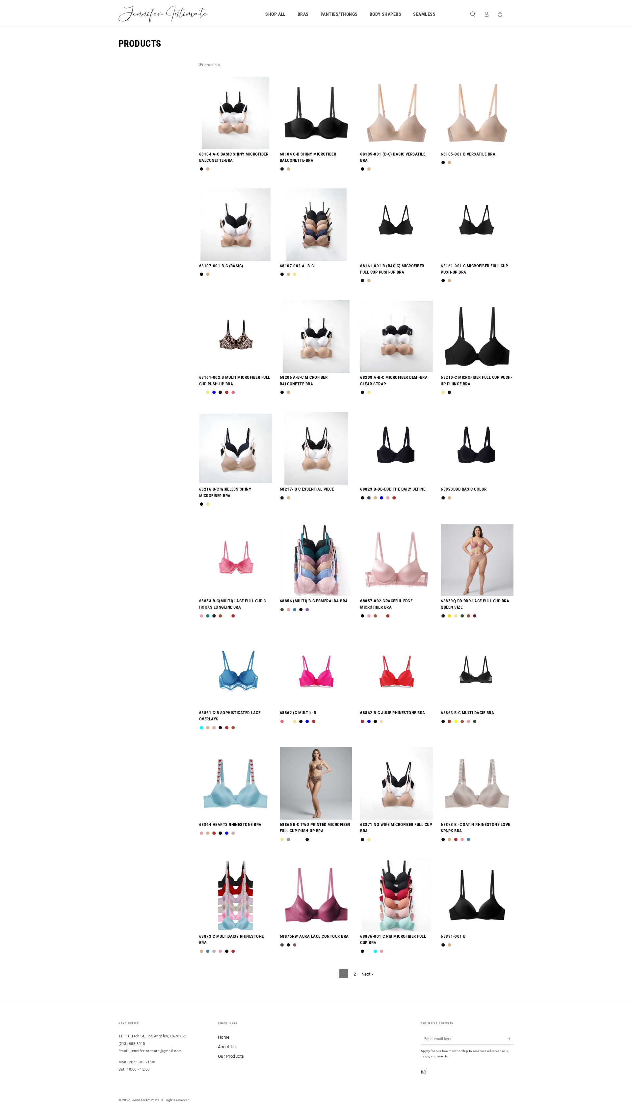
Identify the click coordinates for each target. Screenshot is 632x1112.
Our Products (231, 1056)
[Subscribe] (511, 1038)
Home (224, 1037)
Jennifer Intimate (145, 1100)
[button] (473, 14)
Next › (367, 974)
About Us (227, 1046)
